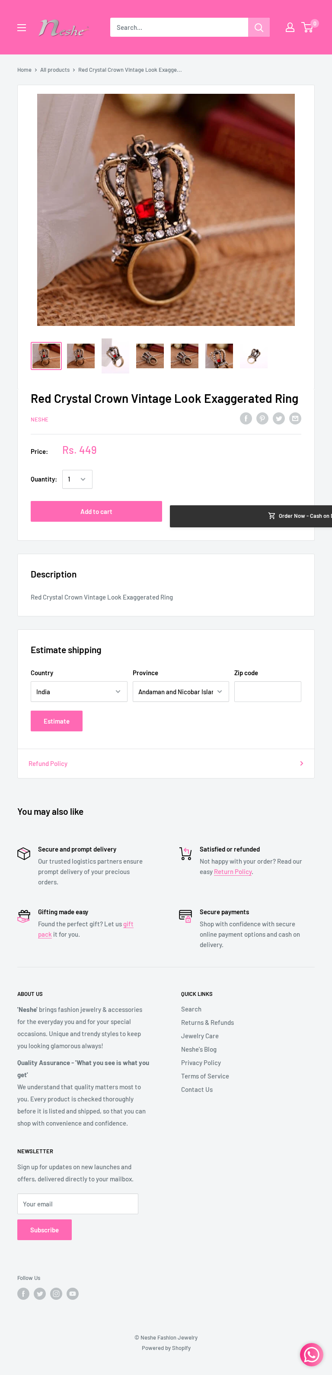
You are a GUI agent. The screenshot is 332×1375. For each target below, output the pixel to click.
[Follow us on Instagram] (56, 1294)
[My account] (290, 27)
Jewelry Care (200, 1036)
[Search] (259, 27)
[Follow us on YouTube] (73, 1294)
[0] (307, 27)
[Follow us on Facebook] (23, 1294)
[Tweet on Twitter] (279, 418)
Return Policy (233, 871)
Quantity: (44, 479)
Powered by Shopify (166, 1347)
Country (42, 672)
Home (24, 69)
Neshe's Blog (199, 1049)
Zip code (246, 672)
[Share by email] (295, 418)
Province (145, 672)
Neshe (39, 419)
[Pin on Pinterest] (262, 418)
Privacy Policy (201, 1062)
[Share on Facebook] (246, 418)
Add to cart (96, 511)
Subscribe (44, 1230)
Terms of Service (205, 1076)
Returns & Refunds (207, 1022)
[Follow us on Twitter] (40, 1294)
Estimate (57, 721)
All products (55, 69)
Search (191, 1009)
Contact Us (197, 1089)
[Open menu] (21, 27)
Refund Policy (48, 763)
